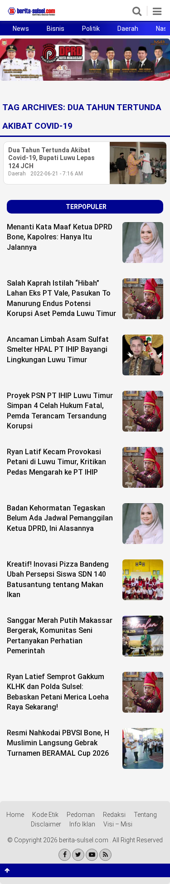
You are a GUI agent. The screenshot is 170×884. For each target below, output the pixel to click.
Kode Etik (45, 814)
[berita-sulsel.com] (32, 15)
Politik (91, 28)
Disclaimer (46, 824)
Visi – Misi (117, 824)
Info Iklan (82, 824)
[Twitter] (78, 855)
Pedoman (81, 814)
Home (15, 814)
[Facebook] (64, 855)
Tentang (145, 814)
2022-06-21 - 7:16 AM (56, 173)
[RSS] (105, 855)
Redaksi (114, 814)
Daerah (127, 28)
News (21, 28)
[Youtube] (92, 855)
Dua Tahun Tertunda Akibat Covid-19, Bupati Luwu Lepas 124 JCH (51, 158)
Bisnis (55, 28)
